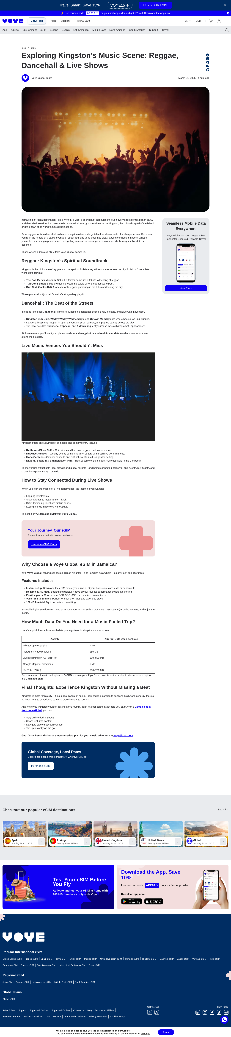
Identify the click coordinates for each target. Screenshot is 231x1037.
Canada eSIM (132, 959)
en (186, 20)
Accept (166, 1032)
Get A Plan (37, 20)
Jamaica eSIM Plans (44, 544)
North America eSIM (85, 982)
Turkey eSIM (75, 959)
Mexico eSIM (90, 959)
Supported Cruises (61, 1010)
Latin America (81, 30)
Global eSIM (9, 999)
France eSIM (31, 959)
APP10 (91, 13)
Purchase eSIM (40, 765)
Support (65, 20)
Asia (5, 30)
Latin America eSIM (41, 982)
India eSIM (214, 959)
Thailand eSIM (149, 959)
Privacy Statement (98, 1016)
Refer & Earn (82, 20)
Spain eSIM (46, 959)
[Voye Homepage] (13, 21)
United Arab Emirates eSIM (72, 965)
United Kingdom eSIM (111, 959)
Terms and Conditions (75, 1016)
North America (117, 30)
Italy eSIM (60, 959)
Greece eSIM (27, 965)
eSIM (43, 30)
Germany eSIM (10, 965)
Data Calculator (53, 1016)
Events (66, 30)
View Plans (186, 288)
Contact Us (78, 1010)
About (54, 20)
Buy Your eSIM (155, 5)
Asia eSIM (8, 982)
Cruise (15, 30)
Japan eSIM (183, 959)
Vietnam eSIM (199, 959)
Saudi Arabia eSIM (46, 965)
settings (145, 1033)
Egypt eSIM (94, 965)
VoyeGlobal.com (123, 735)
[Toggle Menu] (226, 21)
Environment (29, 30)
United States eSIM (12, 959)
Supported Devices (39, 1010)
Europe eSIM (22, 982)
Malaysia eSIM (167, 959)
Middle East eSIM (63, 982)
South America (137, 30)
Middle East (99, 30)
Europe (54, 30)
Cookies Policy (117, 1016)
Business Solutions (33, 1016)
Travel (165, 30)
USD (198, 20)
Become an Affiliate (104, 1010)
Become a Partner (12, 1016)
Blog (24, 48)
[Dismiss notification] (228, 13)
